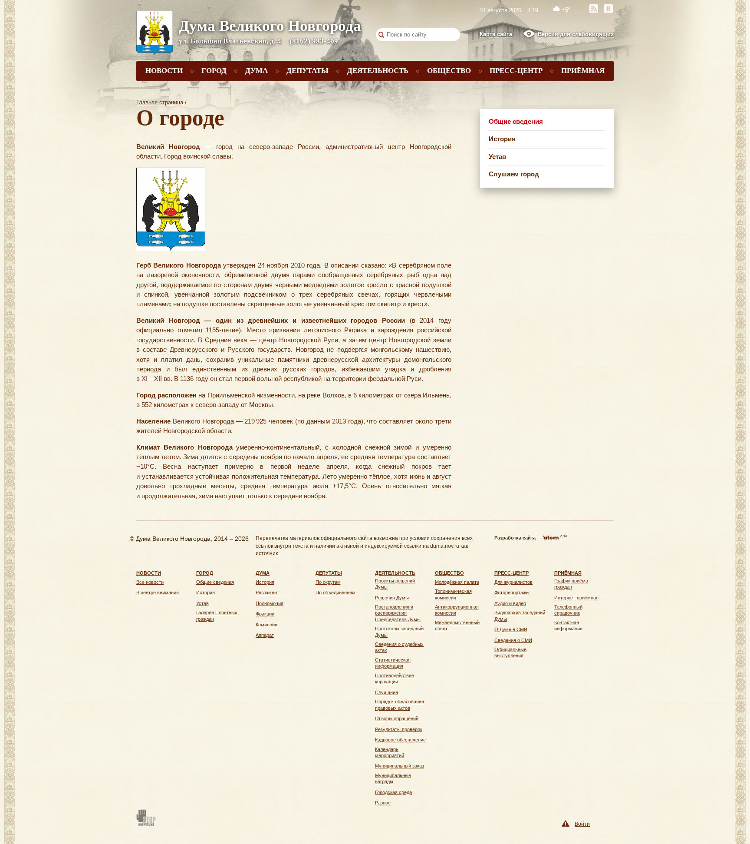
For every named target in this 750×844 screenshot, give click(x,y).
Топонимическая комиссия (453, 594)
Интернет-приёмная (576, 597)
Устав (497, 156)
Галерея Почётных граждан (216, 615)
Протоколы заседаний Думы (399, 631)
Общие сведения (516, 121)
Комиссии (266, 624)
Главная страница (159, 102)
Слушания (386, 692)
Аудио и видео (510, 603)
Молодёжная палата (457, 582)
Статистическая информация (393, 663)
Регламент (267, 592)
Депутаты (307, 70)
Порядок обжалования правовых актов (399, 704)
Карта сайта (496, 34)
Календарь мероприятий (389, 752)
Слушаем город (514, 174)
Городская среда (393, 792)
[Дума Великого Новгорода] (154, 33)
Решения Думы (392, 597)
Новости (164, 70)
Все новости (150, 582)
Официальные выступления (510, 652)
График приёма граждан (571, 583)
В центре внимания (157, 592)
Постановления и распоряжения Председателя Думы (398, 613)
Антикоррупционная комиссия (457, 610)
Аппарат (265, 635)
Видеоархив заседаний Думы (519, 615)
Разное (383, 802)
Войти (582, 824)
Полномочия (269, 603)
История (502, 138)
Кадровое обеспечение (400, 739)
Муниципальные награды (393, 778)
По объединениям (335, 592)
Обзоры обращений (396, 718)
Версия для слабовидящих (576, 34)
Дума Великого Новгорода (270, 25)
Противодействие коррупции (394, 678)
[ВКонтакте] (608, 8)
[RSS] (593, 8)
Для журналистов (513, 582)
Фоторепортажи (511, 592)
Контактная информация (568, 625)
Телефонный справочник (568, 610)
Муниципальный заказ (399, 765)
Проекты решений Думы (395, 583)
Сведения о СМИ (513, 640)
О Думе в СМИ (510, 629)
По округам (328, 582)
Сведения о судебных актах (399, 647)
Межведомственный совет (457, 625)
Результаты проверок (398, 729)
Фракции (265, 613)
